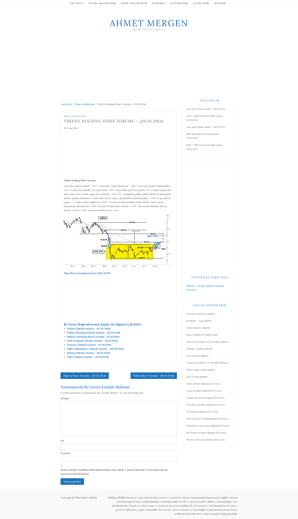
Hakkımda (159, 3)
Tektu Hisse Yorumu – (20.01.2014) (153, 375)
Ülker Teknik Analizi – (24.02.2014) (88, 356)
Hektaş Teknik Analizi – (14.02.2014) (88, 352)
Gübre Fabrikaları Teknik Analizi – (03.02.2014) (95, 348)
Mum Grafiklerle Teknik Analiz (202, 334)
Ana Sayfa (77, 3)
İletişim (220, 3)
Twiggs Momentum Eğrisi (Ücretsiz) (205, 397)
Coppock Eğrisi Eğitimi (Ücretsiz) (204, 390)
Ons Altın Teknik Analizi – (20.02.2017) (205, 109)
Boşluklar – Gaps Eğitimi (199, 320)
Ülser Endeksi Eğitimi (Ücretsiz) (203, 383)
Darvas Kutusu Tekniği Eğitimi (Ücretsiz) (207, 418)
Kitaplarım (201, 3)
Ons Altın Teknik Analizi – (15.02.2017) (205, 127)
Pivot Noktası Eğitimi (197, 355)
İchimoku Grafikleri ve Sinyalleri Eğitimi (207, 362)
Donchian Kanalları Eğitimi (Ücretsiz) (205, 404)
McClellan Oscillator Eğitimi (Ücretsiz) (206, 432)
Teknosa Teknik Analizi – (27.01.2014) (89, 344)
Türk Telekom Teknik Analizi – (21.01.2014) (92, 340)
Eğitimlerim (179, 3)
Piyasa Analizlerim (102, 3)
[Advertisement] (149, 69)
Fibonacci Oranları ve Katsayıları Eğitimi (207, 341)
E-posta (65, 453)
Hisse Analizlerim (134, 3)
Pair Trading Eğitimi (196, 376)
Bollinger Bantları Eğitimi (199, 348)
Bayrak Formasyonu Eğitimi (200, 313)
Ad (62, 440)
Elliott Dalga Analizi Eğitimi (200, 369)
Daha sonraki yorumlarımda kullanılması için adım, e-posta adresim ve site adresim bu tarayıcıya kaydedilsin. (114, 471)
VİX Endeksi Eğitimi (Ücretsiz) (202, 411)
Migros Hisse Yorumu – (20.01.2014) (84, 375)
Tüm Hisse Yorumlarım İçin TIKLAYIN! (87, 273)
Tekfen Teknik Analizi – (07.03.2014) (88, 328)
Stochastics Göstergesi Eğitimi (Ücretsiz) (208, 425)
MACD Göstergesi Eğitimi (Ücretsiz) (205, 439)
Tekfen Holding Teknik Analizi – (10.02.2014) (93, 332)
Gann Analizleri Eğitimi (198, 327)
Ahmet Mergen (149, 23)
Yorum (65, 398)
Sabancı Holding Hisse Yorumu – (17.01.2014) (93, 336)
